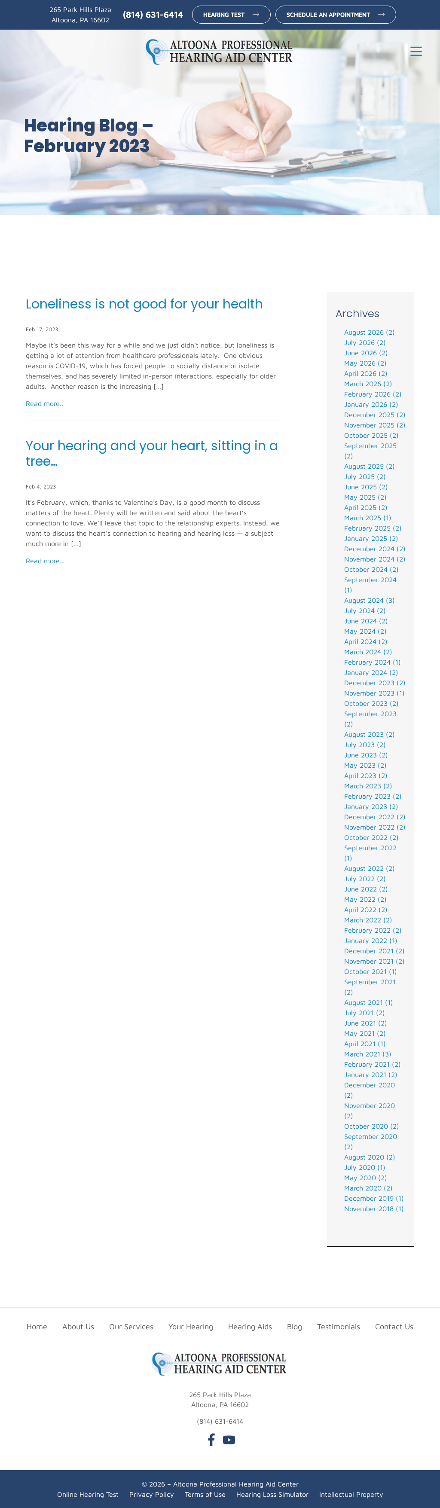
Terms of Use (205, 1494)
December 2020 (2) (369, 1090)
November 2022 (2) (375, 827)
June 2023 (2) (366, 755)
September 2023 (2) (370, 719)
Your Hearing (190, 1326)
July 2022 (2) (365, 878)
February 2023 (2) (373, 796)
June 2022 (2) (366, 889)
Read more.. (44, 403)
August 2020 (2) (369, 1157)
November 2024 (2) (375, 559)
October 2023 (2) (371, 703)
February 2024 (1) (372, 662)
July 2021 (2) (364, 1013)
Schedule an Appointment (328, 14)
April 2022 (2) (366, 909)
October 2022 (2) (371, 837)
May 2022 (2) (365, 899)
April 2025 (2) (366, 507)
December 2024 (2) (375, 549)
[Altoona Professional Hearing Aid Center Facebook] (211, 1441)
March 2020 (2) (368, 1188)
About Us (78, 1326)
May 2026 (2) (365, 363)
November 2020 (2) (369, 1111)
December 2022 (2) (375, 817)
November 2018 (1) (374, 1208)
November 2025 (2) (375, 425)
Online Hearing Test (88, 1494)
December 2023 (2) (375, 683)
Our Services (131, 1326)
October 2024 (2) (371, 569)
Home (37, 1326)
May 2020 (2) (365, 1177)
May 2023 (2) (365, 765)
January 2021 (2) (370, 1074)
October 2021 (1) (370, 971)
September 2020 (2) (370, 1142)
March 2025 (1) (367, 518)
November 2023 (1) (374, 693)
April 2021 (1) (365, 1043)
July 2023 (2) (365, 744)
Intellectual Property (351, 1494)
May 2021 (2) (365, 1033)
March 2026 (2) (368, 384)
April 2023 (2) (366, 775)
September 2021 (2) (370, 987)
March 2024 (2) (368, 652)
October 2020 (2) (371, 1126)
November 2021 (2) (374, 961)
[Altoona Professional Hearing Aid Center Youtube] (229, 1441)
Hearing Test (223, 14)
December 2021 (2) (374, 951)
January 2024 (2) (371, 672)
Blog (294, 1326)
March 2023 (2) (368, 786)
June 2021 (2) (365, 1023)
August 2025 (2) (369, 466)
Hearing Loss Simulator (272, 1494)
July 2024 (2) (365, 610)
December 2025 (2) (375, 414)
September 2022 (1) (370, 853)
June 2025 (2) (366, 487)
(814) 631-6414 (153, 14)
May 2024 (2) (365, 631)
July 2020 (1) (364, 1167)
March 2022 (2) (368, 920)
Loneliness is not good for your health (144, 304)
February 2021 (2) (372, 1064)
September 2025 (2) (370, 451)
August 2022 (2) (369, 868)
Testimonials (338, 1326)
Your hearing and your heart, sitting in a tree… (152, 453)
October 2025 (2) (371, 435)
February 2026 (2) (373, 394)
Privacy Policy (151, 1494)
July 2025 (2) (365, 476)
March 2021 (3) (367, 1054)
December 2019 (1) (374, 1198)
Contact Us (394, 1326)
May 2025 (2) (365, 497)
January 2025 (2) (371, 538)
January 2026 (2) (371, 404)
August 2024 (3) (369, 600)
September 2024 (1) (370, 585)
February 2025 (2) (373, 528)
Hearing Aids (250, 1326)
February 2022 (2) (373, 930)
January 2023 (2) (371, 806)
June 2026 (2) (366, 353)
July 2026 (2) (365, 342)
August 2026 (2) (369, 332)
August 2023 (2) (369, 734)
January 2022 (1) (370, 940)
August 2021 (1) (368, 1002)
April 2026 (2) (366, 373)
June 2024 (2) (366, 621)
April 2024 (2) (366, 641)
